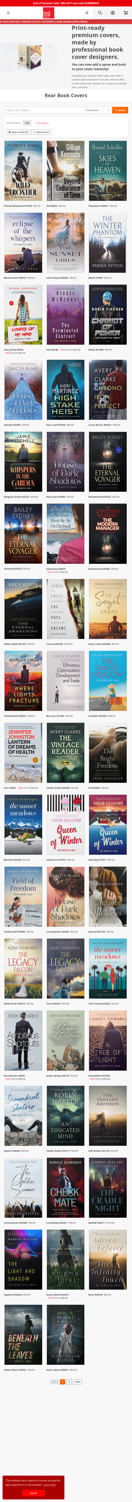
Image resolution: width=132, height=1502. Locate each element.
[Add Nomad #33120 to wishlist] (122, 918)
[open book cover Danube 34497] (24, 390)
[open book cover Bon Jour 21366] (66, 681)
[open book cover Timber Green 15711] (66, 1116)
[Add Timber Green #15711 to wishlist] (80, 1137)
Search (121, 110)
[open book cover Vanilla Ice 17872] (66, 825)
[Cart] (125, 12)
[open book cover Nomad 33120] (108, 897)
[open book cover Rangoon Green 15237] (24, 462)
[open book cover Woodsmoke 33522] (108, 462)
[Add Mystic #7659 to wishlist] (122, 264)
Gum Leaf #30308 (55, 424)
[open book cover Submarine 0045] (66, 534)
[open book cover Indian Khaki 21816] (24, 610)
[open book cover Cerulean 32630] (108, 681)
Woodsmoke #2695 (99, 568)
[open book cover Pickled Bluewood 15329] (24, 171)
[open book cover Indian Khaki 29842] (24, 1335)
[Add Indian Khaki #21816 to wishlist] (37, 630)
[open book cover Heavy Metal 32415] (66, 1260)
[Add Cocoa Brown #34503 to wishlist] (80, 918)
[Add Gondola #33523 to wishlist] (37, 558)
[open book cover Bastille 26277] (108, 1188)
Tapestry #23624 (13, 1294)
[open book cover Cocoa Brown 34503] (66, 897)
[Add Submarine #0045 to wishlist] (80, 558)
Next (77, 1381)
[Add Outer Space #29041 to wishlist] (80, 1356)
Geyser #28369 (12, 1150)
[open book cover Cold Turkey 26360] (66, 243)
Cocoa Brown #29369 (15, 1222)
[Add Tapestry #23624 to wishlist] (37, 1284)
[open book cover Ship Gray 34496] (66, 462)
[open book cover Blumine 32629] (24, 825)
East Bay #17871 (97, 859)
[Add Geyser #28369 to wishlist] (37, 1137)
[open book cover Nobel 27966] (108, 315)
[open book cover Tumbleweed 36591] (24, 681)
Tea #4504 (51, 205)
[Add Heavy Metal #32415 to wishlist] (80, 1284)
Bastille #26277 (96, 1222)
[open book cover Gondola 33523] (24, 534)
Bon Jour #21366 (55, 715)
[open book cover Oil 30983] (108, 753)
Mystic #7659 (95, 277)
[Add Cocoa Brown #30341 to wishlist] (122, 411)
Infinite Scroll (42, 132)
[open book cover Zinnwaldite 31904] (108, 1041)
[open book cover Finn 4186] (66, 315)
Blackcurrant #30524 (15, 277)
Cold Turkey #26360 (57, 277)
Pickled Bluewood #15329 (18, 205)
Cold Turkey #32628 (99, 1003)
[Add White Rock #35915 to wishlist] (37, 989)
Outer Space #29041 (57, 1369)
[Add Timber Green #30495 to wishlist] (80, 774)
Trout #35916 (53, 1003)
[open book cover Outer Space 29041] (66, 1335)
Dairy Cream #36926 (99, 644)
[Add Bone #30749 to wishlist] (122, 1284)
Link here (82, 87)
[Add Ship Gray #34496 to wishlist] (80, 483)
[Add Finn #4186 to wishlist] (80, 339)
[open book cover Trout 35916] (66, 969)
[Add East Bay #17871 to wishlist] (122, 846)
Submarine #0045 (56, 568)
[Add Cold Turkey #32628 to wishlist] (122, 989)
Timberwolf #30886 (14, 931)
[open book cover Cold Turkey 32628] (108, 969)
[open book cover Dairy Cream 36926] (108, 610)
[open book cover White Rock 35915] (24, 969)
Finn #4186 (52, 349)
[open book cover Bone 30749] (108, 1260)
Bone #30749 (95, 1294)
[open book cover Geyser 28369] (24, 1116)
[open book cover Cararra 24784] (66, 610)
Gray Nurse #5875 (14, 349)
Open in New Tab (19, 132)
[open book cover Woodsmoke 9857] (24, 1041)
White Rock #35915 (14, 1003)
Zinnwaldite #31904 (99, 1075)
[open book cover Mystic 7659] (108, 243)
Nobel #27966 (96, 349)
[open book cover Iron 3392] (24, 753)
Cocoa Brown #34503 (57, 931)
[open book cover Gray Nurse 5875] (24, 315)
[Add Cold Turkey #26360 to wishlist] (80, 264)
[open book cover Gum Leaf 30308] (66, 390)
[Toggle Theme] (86, 12)
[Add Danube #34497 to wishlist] (37, 411)
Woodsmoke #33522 (99, 496)
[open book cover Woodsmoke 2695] (108, 534)
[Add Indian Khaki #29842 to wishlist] (37, 1356)
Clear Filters (42, 122)
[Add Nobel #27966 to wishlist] (122, 339)
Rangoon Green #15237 (17, 496)
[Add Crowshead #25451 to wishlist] (80, 1209)
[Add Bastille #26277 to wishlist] (122, 1209)
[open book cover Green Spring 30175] (66, 1041)
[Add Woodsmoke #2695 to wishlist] (122, 558)
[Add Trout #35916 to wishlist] (80, 989)
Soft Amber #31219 (99, 1150)
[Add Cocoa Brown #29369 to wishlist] (37, 1209)
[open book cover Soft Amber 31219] (108, 1116)
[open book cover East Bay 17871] (108, 825)
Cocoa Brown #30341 (100, 424)
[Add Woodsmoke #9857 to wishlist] (37, 1065)
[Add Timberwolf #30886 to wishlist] (37, 918)
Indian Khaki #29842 (15, 1369)
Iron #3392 (10, 787)
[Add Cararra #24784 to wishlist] (80, 630)
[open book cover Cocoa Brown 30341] (108, 390)
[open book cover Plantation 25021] (108, 171)
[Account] (112, 12)
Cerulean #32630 (97, 715)
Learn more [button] (49, 1484)
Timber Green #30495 (58, 787)
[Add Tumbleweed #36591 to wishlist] (37, 702)
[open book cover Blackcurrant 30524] (24, 243)
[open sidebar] (8, 13)
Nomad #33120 (96, 931)
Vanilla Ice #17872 (56, 859)
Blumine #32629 (13, 859)
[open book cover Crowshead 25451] (66, 1188)
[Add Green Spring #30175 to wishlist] (80, 1065)
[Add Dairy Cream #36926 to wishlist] (122, 630)
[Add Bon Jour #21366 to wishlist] (80, 702)
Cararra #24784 (54, 644)
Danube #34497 (12, 424)
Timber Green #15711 (58, 1150)
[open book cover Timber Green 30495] (66, 753)
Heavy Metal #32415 (57, 1294)
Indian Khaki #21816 (15, 644)
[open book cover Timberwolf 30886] (24, 897)
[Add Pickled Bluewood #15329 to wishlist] (37, 192)
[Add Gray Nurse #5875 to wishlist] (37, 339)
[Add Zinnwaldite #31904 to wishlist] (122, 1065)
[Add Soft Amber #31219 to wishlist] (122, 1137)
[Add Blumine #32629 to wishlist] (37, 846)
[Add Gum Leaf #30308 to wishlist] (80, 411)
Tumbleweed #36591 (15, 715)
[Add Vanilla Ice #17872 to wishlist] (80, 846)
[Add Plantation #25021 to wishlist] (122, 192)
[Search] (99, 12)
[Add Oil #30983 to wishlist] (122, 774)
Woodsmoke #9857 (14, 1075)
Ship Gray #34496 (55, 496)
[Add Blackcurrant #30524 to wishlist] (37, 264)
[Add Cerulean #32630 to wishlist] (122, 702)
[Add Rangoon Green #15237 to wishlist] (37, 483)
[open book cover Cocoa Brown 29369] (24, 1188)
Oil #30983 (94, 787)
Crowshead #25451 (56, 1222)
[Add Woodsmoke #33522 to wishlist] (122, 483)
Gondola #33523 (13, 568)
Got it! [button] (33, 1493)
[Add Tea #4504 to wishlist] (80, 192)
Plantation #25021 (98, 205)
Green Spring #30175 (57, 1075)
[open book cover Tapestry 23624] (24, 1260)
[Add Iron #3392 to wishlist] (37, 774)
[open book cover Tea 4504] (66, 171)
